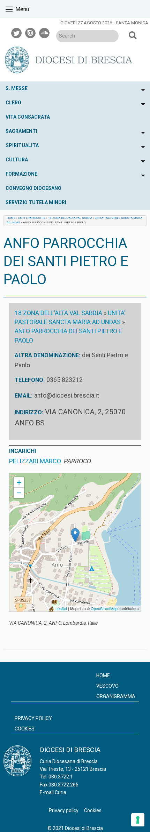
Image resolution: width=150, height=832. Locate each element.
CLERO (13, 102)
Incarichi (22, 451)
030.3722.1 (60, 776)
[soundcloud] (44, 32)
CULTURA (17, 159)
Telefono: (30, 380)
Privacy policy (33, 718)
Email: (23, 395)
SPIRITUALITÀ (22, 145)
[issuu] (30, 32)
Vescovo (107, 686)
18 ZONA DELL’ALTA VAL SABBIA (70, 217)
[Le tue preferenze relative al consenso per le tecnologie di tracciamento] (137, 819)
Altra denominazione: (47, 355)
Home (11, 217)
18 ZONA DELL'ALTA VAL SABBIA (58, 313)
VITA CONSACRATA (28, 117)
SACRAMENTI (21, 131)
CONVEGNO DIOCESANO (33, 188)
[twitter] (16, 32)
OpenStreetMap (104, 608)
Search (132, 34)
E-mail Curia (53, 792)
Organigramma (115, 696)
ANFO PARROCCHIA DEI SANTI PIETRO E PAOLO (57, 476)
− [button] (19, 492)
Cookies (25, 728)
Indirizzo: (29, 412)
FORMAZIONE (21, 174)
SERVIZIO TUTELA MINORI (36, 202)
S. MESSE (17, 88)
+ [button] (19, 482)
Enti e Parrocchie (31, 217)
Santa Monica (132, 22)
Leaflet (61, 608)
